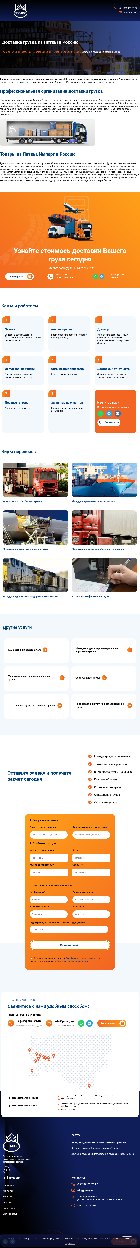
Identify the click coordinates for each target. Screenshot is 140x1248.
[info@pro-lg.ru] (49, 1023)
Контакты (8, 1191)
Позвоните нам (62, 275)
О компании (9, 1185)
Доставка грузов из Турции (104, 1148)
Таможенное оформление (113, 1142)
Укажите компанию (82, 892)
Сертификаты (10, 1214)
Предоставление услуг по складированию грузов (99, 705)
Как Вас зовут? (37, 892)
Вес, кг (75, 850)
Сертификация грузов (88, 677)
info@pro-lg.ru (64, 1021)
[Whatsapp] (95, 276)
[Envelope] (118, 413)
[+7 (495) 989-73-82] (11, 1023)
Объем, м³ (77, 865)
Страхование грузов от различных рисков (32, 705)
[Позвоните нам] (50, 277)
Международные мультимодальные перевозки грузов (96, 650)
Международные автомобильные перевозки (98, 549)
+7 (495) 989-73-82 (28, 1021)
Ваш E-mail (78, 907)
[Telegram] (101, 276)
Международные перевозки (85, 1142)
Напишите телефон (39, 907)
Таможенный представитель (24, 649)
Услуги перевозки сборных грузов (22, 501)
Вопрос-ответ (9, 1208)
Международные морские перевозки (93, 501)
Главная (6, 52)
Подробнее (70, 1244)
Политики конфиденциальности (72, 961)
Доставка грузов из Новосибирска (116, 1154)
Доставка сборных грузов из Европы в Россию (57, 52)
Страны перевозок (21, 52)
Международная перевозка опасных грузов (29, 678)
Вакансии (8, 1196)
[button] (7, 10)
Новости (7, 1202)
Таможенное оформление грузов (91, 596)
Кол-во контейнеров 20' (42, 865)
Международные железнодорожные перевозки (30, 596)
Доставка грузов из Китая (84, 1154)
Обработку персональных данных (82, 958)
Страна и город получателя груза (89, 827)
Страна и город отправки (43, 827)
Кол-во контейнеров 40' (42, 850)
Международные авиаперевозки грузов (26, 549)
